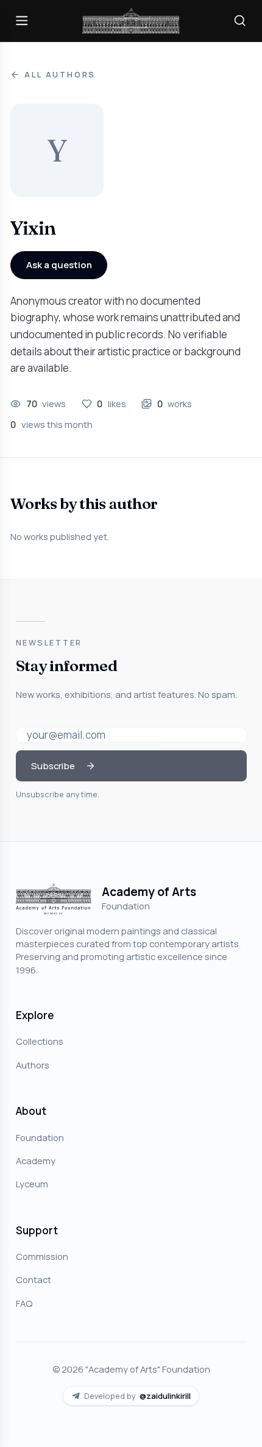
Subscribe (53, 765)
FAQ (24, 1303)
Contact (33, 1279)
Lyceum (32, 1184)
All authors (60, 74)
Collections (39, 1041)
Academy (35, 1160)
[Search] (240, 20)
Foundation (40, 1137)
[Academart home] (131, 21)
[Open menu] (22, 20)
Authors (32, 1065)
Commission (42, 1256)
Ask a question (59, 264)
